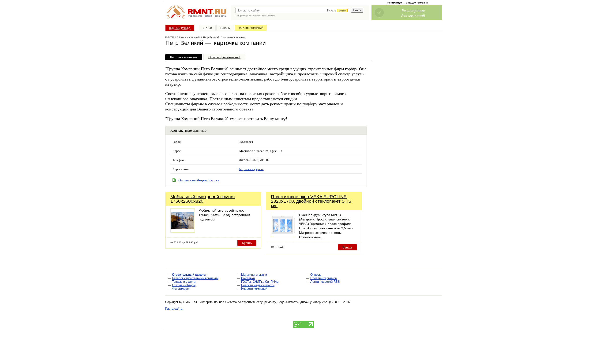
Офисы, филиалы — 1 (224, 57)
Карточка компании (183, 57)
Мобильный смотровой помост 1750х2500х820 (202, 199)
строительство (195, 16)
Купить (247, 243)
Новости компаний (254, 288)
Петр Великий (211, 37)
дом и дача (220, 16)
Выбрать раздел (180, 28)
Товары (225, 28)
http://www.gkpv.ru (251, 169)
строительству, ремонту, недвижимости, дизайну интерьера (284, 302)
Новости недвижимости (257, 285)
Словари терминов (323, 278)
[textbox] (293, 10)
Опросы (315, 274)
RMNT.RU (170, 37)
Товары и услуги (183, 281)
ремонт (208, 16)
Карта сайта (173, 308)
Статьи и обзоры (183, 285)
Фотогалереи (181, 288)
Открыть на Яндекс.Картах (198, 180)
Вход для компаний (417, 2)
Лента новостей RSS (325, 281)
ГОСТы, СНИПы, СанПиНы (259, 281)
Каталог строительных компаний (195, 278)
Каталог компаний (251, 28)
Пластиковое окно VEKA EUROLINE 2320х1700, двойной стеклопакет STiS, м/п (311, 201)
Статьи (207, 28)
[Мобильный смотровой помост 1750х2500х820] (183, 231)
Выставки (248, 278)
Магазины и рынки (254, 274)
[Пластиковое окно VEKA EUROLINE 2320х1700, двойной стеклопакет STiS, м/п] (283, 236)
